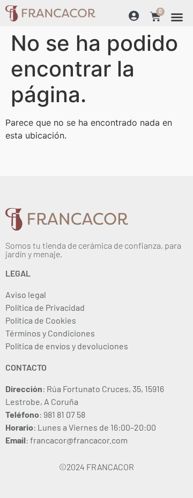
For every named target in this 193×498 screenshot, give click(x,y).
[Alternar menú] (176, 17)
